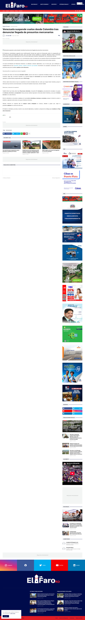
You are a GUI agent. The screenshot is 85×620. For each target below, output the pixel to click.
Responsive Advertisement (31, 41)
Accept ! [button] (6, 616)
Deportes (53, 4)
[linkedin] (67, 413)
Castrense (12, 10)
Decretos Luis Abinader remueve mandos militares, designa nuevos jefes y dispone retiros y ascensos (76, 452)
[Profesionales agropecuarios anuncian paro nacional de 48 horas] (65, 533)
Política (16, 10)
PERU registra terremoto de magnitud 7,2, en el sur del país (50, 151)
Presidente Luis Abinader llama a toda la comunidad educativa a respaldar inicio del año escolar (76, 525)
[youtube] (79, 11)
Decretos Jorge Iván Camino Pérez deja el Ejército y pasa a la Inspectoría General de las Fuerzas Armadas (76, 437)
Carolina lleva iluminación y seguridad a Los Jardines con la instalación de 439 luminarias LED (46, 610)
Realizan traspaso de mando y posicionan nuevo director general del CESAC (76, 445)
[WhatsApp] (21, 134)
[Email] (27, 134)
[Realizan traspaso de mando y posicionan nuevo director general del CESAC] (65, 445)
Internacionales (64, 4)
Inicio (4, 10)
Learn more (12, 613)
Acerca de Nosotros (63, 618)
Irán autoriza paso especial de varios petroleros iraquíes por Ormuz (11, 151)
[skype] (77, 413)
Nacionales (34, 4)
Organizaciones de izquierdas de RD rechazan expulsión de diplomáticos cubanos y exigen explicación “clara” (30, 151)
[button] (78, 3)
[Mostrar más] (29, 134)
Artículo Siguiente (56, 177)
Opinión (73, 4)
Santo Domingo (44, 4)
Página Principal (6, 26)
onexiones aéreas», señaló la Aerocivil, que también (26, 65)
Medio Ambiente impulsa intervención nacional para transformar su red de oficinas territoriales (46, 595)
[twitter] (77, 11)
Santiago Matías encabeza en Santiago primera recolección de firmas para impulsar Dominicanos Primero (73, 595)
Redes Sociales (79, 618)
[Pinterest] (24, 134)
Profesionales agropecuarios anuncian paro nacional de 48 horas (76, 532)
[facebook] (75, 11)
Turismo (7, 10)
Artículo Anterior (6, 177)
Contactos (72, 618)
